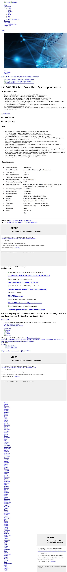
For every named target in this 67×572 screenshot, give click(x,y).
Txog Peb (7, 22)
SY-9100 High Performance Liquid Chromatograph (26, 310)
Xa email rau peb (5, 113)
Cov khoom (7, 6)
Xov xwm (7, 21)
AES (9, 16)
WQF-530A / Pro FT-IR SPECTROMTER (23, 282)
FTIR (9, 8)
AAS (9, 10)
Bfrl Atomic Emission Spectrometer (10, 339)
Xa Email (3, 344)
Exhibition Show (12, 24)
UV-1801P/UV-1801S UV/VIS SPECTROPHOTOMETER (29, 276)
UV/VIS (10, 11)
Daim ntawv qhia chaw (33, 338)
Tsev (5, 5)
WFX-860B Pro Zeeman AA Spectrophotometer (25, 303)
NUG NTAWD (5, 319)
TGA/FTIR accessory (15, 296)
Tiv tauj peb (7, 25)
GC (9, 13)
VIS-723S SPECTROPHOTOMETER (20, 220)
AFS (9, 17)
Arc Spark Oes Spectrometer (45, 339)
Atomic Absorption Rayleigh (29, 339)
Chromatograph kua (28, 341)
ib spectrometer (18, 341)
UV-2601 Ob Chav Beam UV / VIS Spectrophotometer (22, 222)
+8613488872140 (12, 346)
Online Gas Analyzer (13, 19)
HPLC (9, 14)
